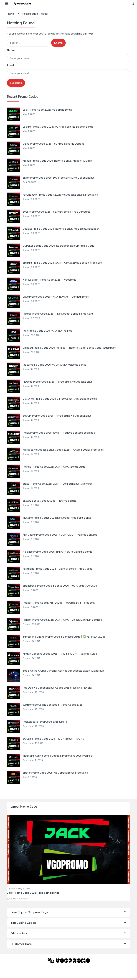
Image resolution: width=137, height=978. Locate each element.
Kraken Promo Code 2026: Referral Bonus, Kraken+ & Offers (58, 160)
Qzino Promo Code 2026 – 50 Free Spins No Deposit (53, 143)
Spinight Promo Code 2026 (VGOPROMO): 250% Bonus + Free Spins (63, 262)
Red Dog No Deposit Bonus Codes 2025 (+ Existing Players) (57, 687)
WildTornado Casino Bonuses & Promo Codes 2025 (52, 704)
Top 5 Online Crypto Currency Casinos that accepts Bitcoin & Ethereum (63, 670)
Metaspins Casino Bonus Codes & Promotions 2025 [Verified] (58, 755)
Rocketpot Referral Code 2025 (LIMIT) (45, 721)
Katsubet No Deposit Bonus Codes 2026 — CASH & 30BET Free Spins (63, 449)
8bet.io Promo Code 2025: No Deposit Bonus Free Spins (55, 772)
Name (10, 50)
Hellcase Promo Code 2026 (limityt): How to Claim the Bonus (57, 551)
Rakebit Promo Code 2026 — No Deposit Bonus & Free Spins (58, 313)
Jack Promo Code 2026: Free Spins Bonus (47, 109)
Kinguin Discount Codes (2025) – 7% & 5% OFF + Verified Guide (60, 653)
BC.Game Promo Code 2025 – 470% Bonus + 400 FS (53, 738)
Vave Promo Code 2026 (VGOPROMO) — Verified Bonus (56, 296)
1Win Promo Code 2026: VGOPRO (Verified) (48, 330)
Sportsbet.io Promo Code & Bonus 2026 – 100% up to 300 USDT (60, 585)
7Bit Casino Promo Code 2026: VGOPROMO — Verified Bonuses (60, 534)
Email (10, 65)
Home (10, 13)
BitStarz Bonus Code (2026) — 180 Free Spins (49, 500)
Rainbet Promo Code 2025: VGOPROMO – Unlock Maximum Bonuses (62, 619)
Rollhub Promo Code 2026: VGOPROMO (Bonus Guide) (54, 466)
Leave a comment (19, 898)
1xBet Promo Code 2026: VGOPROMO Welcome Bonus (54, 364)
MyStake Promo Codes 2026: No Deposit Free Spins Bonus (57, 517)
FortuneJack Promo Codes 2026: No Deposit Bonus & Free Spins (60, 194)
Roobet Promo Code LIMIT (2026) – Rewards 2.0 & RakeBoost (59, 602)
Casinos (11, 888)
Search (132, 3)
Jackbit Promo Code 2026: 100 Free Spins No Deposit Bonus (58, 126)
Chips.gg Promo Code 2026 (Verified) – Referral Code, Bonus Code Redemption (69, 347)
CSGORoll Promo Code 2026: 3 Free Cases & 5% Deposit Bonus (60, 398)
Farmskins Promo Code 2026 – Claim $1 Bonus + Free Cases (57, 568)
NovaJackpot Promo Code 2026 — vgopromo (49, 279)
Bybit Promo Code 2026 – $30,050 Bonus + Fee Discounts (56, 211)
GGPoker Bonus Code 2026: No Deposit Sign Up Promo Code (58, 245)
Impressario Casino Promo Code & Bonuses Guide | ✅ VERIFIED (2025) (64, 636)
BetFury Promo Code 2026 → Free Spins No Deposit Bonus (57, 415)
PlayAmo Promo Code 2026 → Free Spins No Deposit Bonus (57, 381)
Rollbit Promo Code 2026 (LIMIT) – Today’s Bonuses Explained (59, 432)
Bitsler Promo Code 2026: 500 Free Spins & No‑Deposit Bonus (59, 177)
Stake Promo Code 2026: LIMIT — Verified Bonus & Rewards (58, 483)
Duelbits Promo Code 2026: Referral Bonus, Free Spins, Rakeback (61, 228)
